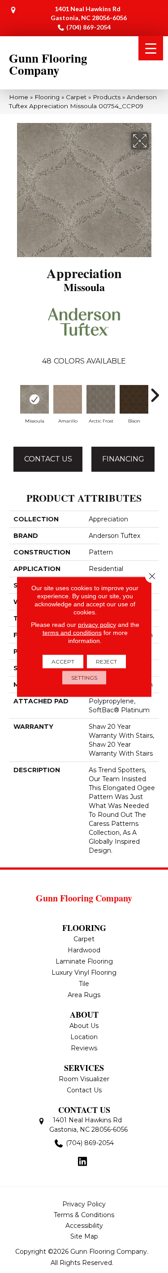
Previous (13, 390)
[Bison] (134, 399)
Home (18, 97)
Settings (84, 677)
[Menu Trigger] (150, 48)
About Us (84, 1026)
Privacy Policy (84, 1204)
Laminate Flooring (84, 961)
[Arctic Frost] (100, 399)
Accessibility (84, 1225)
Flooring (47, 97)
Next (154, 390)
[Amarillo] (67, 399)
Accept (63, 661)
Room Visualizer (84, 1079)
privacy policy (97, 624)
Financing (123, 459)
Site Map (84, 1236)
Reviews (84, 1048)
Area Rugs (84, 995)
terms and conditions (72, 632)
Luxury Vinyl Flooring (84, 972)
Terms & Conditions (84, 1215)
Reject (106, 661)
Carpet (76, 97)
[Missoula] (34, 399)
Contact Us (48, 459)
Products (107, 97)
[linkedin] (82, 1162)
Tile (84, 984)
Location (84, 1037)
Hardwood (84, 950)
